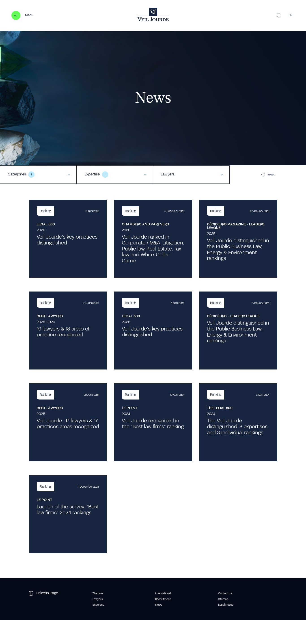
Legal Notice (225, 604)
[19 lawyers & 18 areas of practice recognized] (68, 330)
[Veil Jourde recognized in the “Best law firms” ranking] (153, 422)
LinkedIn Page (47, 593)
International (163, 593)
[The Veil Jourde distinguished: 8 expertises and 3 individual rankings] (238, 422)
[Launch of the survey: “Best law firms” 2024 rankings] (68, 514)
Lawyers (98, 599)
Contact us (225, 593)
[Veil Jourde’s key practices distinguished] (68, 239)
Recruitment (162, 599)
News (158, 604)
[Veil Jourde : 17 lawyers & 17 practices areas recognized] (68, 422)
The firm (98, 593)
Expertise (98, 604)
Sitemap (223, 599)
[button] (22, 15)
